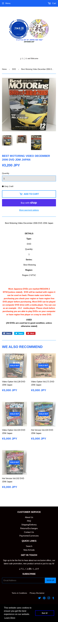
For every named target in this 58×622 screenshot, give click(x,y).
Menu (7, 3)
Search (29, 546)
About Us (29, 517)
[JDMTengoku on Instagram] (48, 598)
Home (4, 69)
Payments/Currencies (29, 536)
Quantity (5, 173)
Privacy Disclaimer (37, 593)
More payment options (29, 210)
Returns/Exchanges (29, 528)
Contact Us (29, 532)
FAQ (29, 521)
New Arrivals (29, 550)
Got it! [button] (45, 613)
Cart (54, 3)
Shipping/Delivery (29, 524)
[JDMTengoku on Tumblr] (53, 598)
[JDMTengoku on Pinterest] (44, 598)
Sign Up (50, 580)
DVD (14, 69)
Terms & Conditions (19, 593)
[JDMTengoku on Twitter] (39, 598)
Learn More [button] (9, 618)
